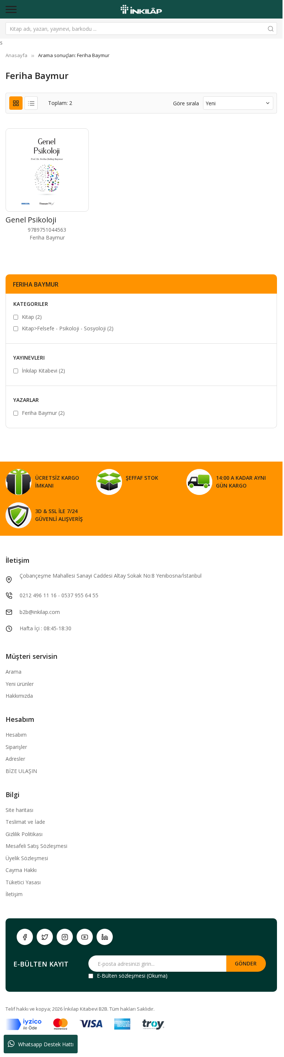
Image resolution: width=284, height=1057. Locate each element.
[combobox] (141, 28)
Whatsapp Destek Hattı (46, 1044)
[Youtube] (85, 937)
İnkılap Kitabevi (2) (43, 370)
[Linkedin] (105, 937)
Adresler (15, 758)
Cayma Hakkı (21, 869)
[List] (31, 103)
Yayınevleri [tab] (29, 357)
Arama (13, 671)
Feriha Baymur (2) (43, 412)
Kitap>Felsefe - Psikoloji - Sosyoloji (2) (68, 328)
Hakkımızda (19, 695)
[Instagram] (65, 937)
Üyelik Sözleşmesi (27, 858)
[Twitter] (45, 937)
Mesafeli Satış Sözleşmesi (36, 845)
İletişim (14, 894)
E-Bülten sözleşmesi (121, 975)
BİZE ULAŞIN (21, 770)
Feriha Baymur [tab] (35, 284)
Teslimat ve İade (25, 821)
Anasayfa (16, 55)
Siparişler (16, 746)
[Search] (270, 28)
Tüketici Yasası (23, 882)
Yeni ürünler (20, 683)
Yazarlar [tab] (26, 400)
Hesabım (16, 734)
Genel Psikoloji (31, 220)
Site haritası (19, 809)
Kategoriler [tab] (30, 304)
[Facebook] (25, 937)
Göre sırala (186, 103)
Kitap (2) (32, 316)
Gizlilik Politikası (24, 834)
